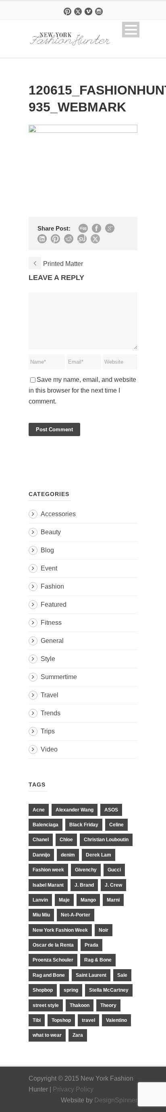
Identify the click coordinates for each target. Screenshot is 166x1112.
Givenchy (86, 870)
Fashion (52, 586)
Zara (78, 1035)
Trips (48, 731)
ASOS (111, 810)
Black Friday (83, 825)
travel (88, 1020)
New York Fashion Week (60, 930)
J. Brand (84, 885)
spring (71, 990)
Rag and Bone (49, 975)
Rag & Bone (98, 960)
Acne (39, 810)
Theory (108, 1005)
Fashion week (48, 870)
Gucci (114, 870)
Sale (122, 975)
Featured (53, 604)
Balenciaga (45, 825)
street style (46, 1005)
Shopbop (43, 990)
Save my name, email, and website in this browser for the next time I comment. (82, 390)
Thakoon (79, 1005)
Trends (50, 713)
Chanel (41, 839)
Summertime (59, 676)
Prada (91, 945)
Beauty (51, 532)
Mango (88, 900)
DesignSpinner (115, 1100)
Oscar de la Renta (53, 945)
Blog (47, 550)
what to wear (47, 1035)
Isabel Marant (48, 885)
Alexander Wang (74, 810)
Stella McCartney (109, 990)
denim (68, 855)
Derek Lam (98, 855)
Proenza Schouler (53, 960)
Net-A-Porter (75, 915)
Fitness (51, 622)
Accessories (58, 514)
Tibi (37, 1020)
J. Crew (113, 885)
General (52, 640)
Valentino (116, 1020)
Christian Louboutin (106, 839)
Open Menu (130, 29)
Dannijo (41, 855)
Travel (49, 695)
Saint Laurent (91, 975)
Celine (116, 825)
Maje (64, 900)
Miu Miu (41, 915)
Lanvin (40, 900)
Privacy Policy (73, 1089)
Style (48, 658)
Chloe (66, 839)
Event (49, 568)
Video (49, 749)
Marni (113, 900)
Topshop (61, 1020)
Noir (103, 930)
